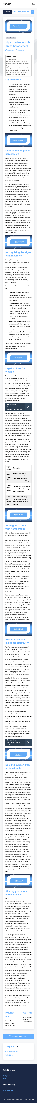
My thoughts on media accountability (22, 11)
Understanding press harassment (16, 61)
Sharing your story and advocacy (16, 74)
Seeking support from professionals (17, 72)
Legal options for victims (13, 66)
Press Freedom (11, 37)
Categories (6, 1076)
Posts (5, 1078)
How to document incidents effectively (17, 70)
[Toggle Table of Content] (28, 57)
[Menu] (33, 4)
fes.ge (7, 3)
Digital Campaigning (11, 1051)
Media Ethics (9, 1055)
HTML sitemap (8, 1090)
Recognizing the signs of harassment (17, 63)
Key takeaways (13, 59)
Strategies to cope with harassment (17, 68)
